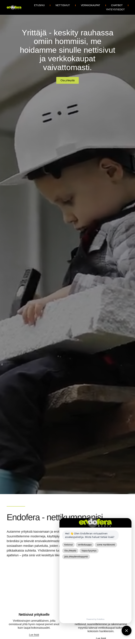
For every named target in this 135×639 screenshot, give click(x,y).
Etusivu (39, 5)
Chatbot (117, 5)
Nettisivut (63, 5)
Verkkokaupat (90, 5)
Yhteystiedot (115, 9)
